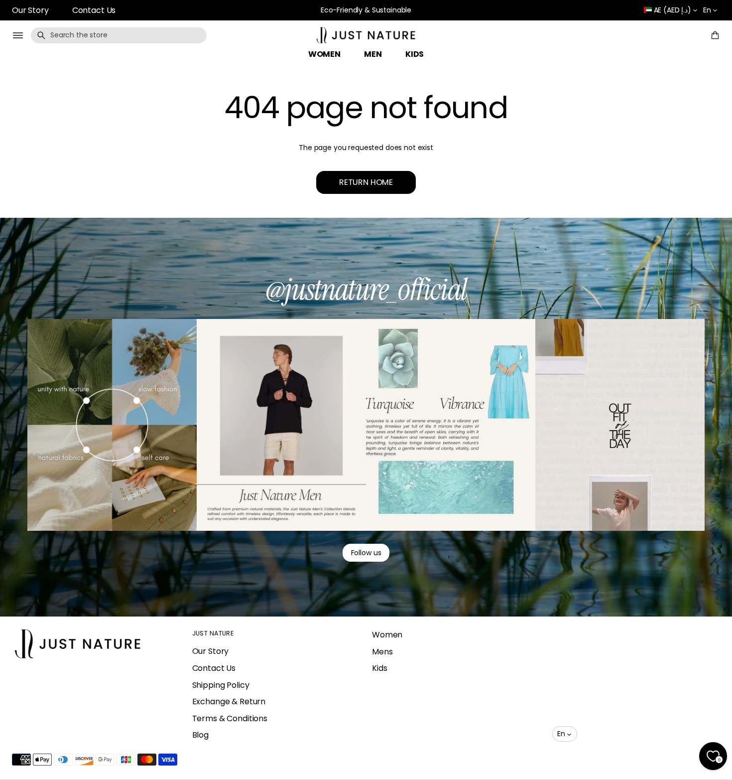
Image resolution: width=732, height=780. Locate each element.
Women (387, 634)
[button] (119, 35)
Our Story (30, 10)
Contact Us (94, 10)
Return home (366, 182)
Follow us (366, 553)
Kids (379, 668)
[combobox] (119, 35)
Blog (200, 735)
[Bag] (713, 35)
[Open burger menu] (18, 35)
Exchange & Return (229, 701)
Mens (382, 651)
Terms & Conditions (229, 718)
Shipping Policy (220, 685)
